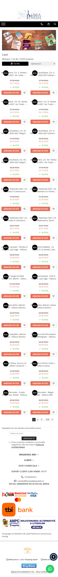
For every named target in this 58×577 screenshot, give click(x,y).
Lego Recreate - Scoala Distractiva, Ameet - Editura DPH (14, 393)
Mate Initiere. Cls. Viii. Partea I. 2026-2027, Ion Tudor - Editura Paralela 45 (43, 161)
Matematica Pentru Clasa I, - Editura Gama (43, 364)
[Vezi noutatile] (29, 40)
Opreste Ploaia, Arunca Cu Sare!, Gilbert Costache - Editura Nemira (14, 364)
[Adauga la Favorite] (24, 92)
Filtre (16, 63)
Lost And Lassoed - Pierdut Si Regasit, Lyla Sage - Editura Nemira (14, 248)
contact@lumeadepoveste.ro (30, 481)
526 (47, 419)
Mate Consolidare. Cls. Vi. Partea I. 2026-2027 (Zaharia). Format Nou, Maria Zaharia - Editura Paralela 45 (43, 132)
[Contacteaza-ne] (42, 24)
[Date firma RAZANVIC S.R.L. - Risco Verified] (29, 571)
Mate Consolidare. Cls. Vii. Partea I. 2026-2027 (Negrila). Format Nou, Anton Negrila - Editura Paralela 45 (14, 132)
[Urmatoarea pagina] (52, 419)
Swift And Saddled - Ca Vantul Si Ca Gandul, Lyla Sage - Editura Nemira (43, 248)
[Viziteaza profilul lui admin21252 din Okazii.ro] (27, 550)
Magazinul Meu (28, 454)
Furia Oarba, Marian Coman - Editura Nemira (43, 306)
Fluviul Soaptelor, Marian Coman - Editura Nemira (14, 335)
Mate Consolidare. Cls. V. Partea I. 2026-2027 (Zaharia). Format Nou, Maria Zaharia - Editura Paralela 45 (43, 73)
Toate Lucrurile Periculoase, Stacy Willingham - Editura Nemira (43, 335)
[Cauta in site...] (55, 24)
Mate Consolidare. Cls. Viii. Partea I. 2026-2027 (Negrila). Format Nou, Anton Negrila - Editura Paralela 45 (14, 161)
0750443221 (30, 477)
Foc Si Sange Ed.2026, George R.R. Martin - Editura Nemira (14, 277)
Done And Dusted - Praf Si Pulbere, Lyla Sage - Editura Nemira (43, 277)
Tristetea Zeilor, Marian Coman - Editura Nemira (14, 306)
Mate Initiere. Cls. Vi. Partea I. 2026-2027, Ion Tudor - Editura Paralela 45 (43, 102)
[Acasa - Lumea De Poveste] (29, 14)
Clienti (28, 460)
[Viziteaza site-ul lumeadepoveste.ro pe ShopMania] (29, 566)
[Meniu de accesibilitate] (53, 557)
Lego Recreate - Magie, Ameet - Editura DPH (43, 393)
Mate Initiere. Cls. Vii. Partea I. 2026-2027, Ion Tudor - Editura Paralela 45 (14, 102)
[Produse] (3, 25)
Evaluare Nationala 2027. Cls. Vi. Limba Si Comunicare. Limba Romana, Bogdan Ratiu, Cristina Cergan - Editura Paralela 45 (14, 190)
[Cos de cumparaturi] (49, 24)
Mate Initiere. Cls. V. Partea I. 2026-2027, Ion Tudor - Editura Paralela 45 (14, 73)
